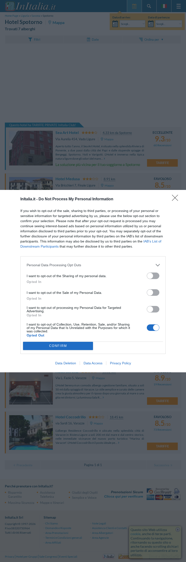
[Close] (176, 199)
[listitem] (93, 265)
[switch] (153, 276)
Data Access (93, 363)
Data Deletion (65, 363)
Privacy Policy (120, 363)
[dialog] (93, 281)
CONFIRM (58, 346)
